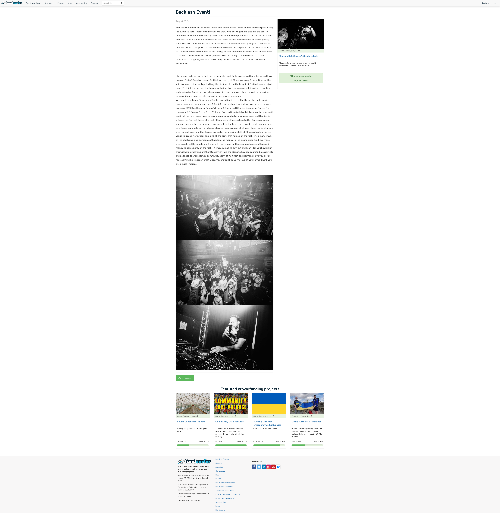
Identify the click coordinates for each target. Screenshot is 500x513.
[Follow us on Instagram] (268, 467)
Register (485, 3)
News (70, 3)
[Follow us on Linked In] (264, 467)
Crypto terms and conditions (227, 494)
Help (217, 475)
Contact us (220, 471)
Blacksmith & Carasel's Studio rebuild (298, 56)
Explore (61, 3)
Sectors (48, 3)
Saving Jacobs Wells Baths (191, 421)
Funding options (33, 3)
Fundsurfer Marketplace (225, 483)
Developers (220, 510)
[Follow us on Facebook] (254, 467)
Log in (495, 3)
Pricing (218, 479)
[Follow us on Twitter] (259, 467)
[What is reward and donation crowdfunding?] (299, 50)
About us (219, 467)
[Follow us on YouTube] (273, 467)
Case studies (81, 3)
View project (185, 378)
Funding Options (222, 459)
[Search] (121, 3)
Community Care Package (229, 421)
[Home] (11, 3)
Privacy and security (223, 498)
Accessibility (220, 502)
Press (217, 506)
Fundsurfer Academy (224, 487)
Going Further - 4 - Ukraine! (306, 421)
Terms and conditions (224, 490)
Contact (94, 3)
